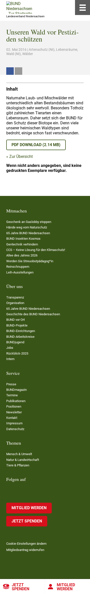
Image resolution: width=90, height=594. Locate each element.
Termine (12, 395)
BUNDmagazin (16, 390)
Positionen (13, 406)
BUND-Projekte (17, 325)
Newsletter (14, 412)
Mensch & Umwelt (19, 454)
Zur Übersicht (21, 156)
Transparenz (15, 297)
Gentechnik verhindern (22, 244)
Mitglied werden (66, 586)
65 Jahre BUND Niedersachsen (28, 233)
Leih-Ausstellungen (20, 272)
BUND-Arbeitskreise (20, 337)
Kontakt (11, 418)
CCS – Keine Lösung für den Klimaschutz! (35, 250)
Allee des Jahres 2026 (22, 255)
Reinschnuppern (17, 266)
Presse (11, 384)
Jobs (9, 348)
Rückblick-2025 (17, 353)
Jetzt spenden (20, 586)
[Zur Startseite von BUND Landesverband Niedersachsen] (19, 7)
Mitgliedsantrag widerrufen (25, 550)
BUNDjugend (15, 342)
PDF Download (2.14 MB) (36, 144)
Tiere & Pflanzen (17, 465)
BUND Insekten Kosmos (23, 238)
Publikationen (16, 401)
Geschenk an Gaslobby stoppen (28, 222)
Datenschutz (15, 429)
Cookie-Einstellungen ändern (26, 543)
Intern (10, 359)
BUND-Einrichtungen (20, 331)
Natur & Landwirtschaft (22, 460)
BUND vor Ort (15, 320)
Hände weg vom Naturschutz (26, 227)
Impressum (14, 423)
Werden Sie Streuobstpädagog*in (29, 261)
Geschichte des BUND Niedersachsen (33, 314)
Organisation (15, 303)
